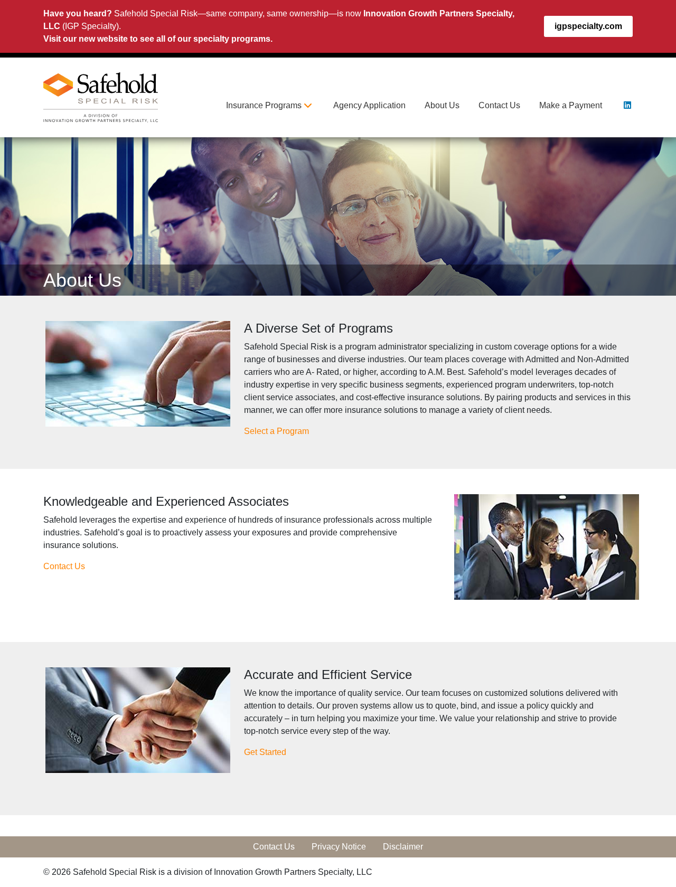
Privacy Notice (339, 846)
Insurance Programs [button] (265, 105)
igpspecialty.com (588, 26)
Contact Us (499, 105)
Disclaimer (403, 846)
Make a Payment (570, 105)
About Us (442, 105)
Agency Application (369, 105)
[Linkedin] (627, 105)
